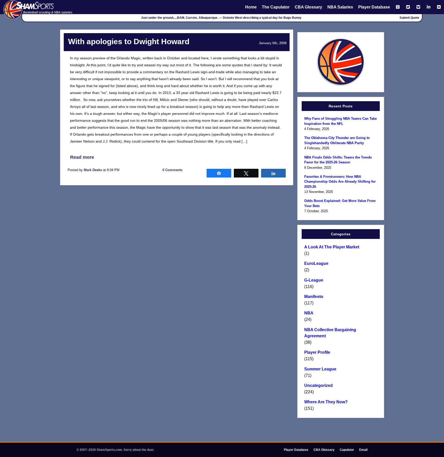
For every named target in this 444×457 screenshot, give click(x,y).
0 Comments (172, 170)
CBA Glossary (308, 7)
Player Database (374, 7)
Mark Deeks (93, 170)
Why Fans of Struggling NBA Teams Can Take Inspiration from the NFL (340, 121)
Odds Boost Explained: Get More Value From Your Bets (340, 203)
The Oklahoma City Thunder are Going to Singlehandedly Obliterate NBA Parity (337, 140)
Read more (82, 157)
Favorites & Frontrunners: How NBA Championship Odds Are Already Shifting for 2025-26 (340, 182)
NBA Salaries (340, 7)
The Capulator (276, 7)
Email (363, 450)
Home (251, 7)
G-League (313, 280)
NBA (308, 313)
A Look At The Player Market (331, 247)
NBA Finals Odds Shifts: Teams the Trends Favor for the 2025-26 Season (338, 159)
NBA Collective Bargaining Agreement (330, 333)
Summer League (320, 369)
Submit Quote (409, 18)
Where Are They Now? (326, 402)
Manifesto (313, 296)
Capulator (347, 450)
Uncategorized (318, 385)
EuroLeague (316, 263)
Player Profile (317, 352)
